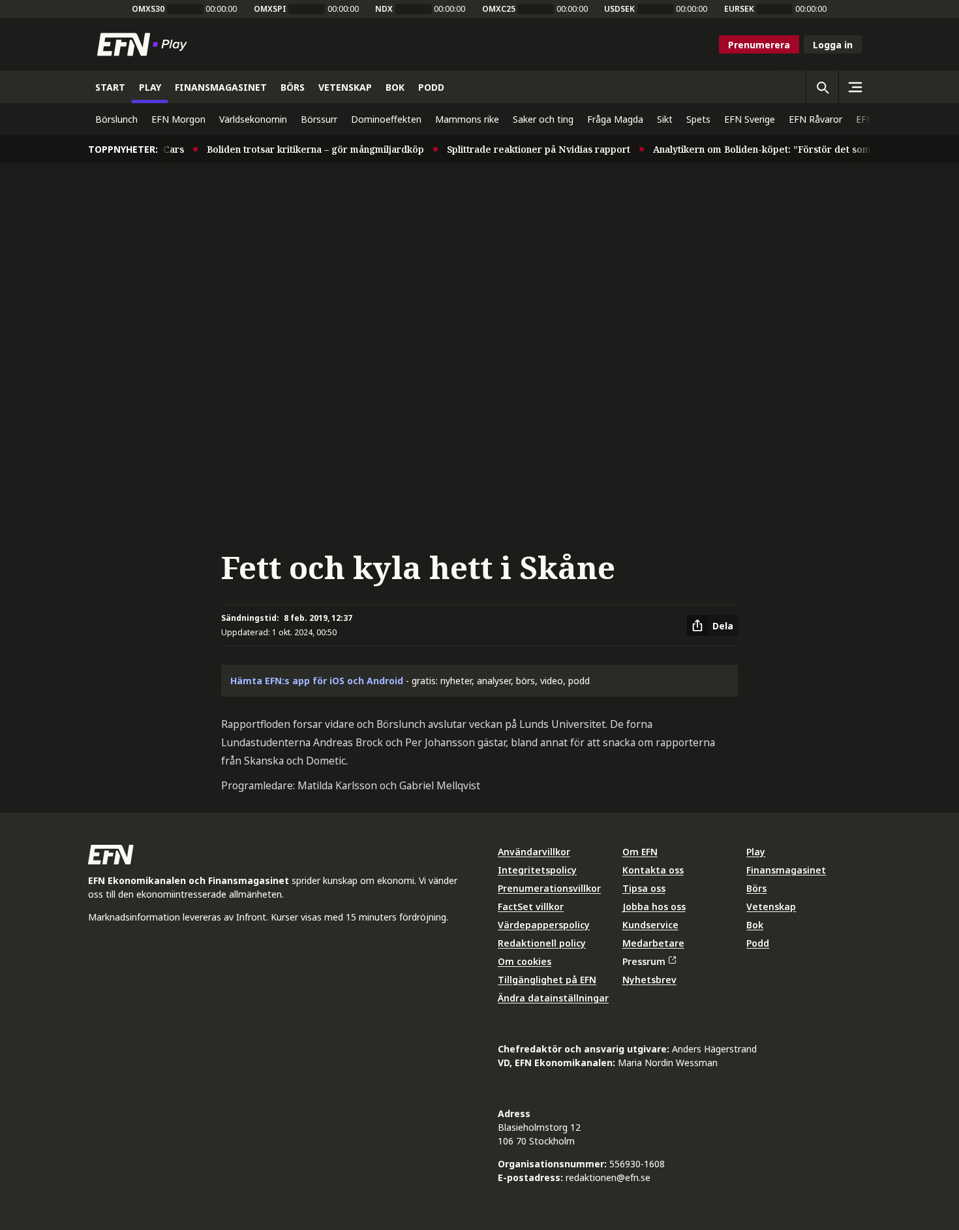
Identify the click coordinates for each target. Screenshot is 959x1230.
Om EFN (640, 851)
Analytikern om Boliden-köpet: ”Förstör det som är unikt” (770, 149)
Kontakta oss (653, 870)
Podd (757, 943)
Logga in (833, 45)
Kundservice (650, 925)
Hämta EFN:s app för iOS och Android (316, 680)
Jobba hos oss (654, 906)
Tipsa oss (643, 888)
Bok (754, 925)
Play (755, 851)
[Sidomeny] (854, 87)
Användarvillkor (534, 851)
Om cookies (524, 961)
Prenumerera (759, 45)
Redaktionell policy (542, 943)
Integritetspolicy (537, 870)
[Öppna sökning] (822, 87)
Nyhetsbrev (649, 979)
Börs (756, 888)
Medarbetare (653, 943)
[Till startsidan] (144, 44)
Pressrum (643, 961)
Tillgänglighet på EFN (547, 979)
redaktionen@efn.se (608, 1177)
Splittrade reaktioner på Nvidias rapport (526, 149)
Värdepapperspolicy (544, 925)
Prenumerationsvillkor (549, 888)
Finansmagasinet (786, 870)
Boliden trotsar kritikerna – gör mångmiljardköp (303, 149)
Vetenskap (771, 906)
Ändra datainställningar (553, 998)
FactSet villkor (531, 906)
